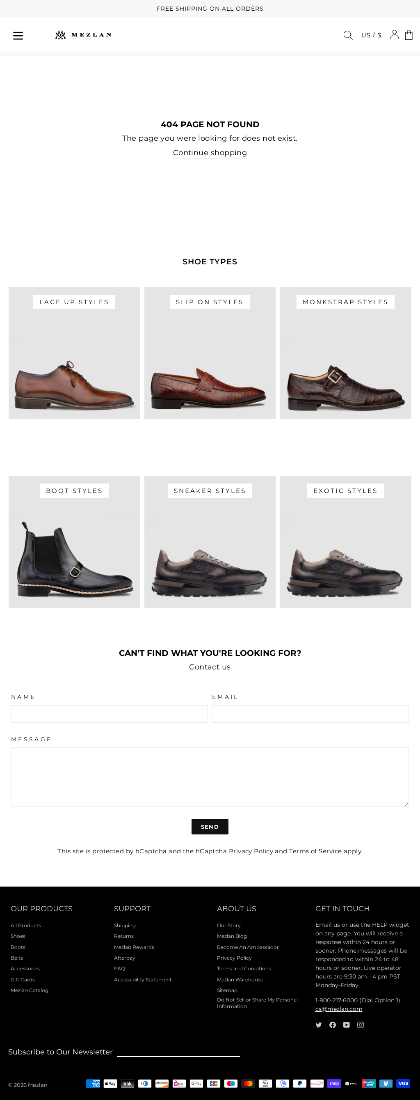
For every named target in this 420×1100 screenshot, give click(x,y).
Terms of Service (315, 851)
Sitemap (227, 990)
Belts (17, 958)
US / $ (371, 35)
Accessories (25, 968)
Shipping (125, 925)
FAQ (119, 968)
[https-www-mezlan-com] (83, 34)
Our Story (229, 925)
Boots (18, 947)
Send (210, 826)
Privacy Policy (251, 851)
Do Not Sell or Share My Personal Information (257, 1003)
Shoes (18, 936)
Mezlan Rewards (134, 947)
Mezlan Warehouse (240, 979)
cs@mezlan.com (339, 1009)
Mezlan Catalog (29, 990)
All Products (26, 925)
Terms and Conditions (244, 968)
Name (23, 697)
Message (31, 739)
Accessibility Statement (143, 979)
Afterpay (124, 958)
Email (225, 697)
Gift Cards (23, 979)
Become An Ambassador (248, 947)
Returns (124, 936)
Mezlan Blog (232, 936)
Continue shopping (210, 152)
